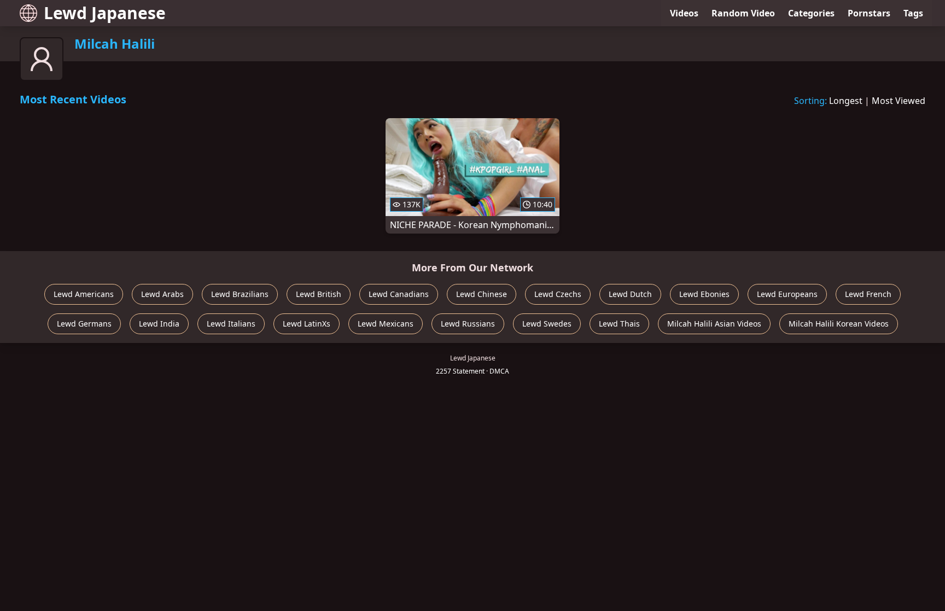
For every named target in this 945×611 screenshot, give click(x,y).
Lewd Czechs (557, 294)
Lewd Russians (468, 323)
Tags (913, 13)
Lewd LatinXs (306, 323)
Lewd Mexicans (385, 323)
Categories (811, 13)
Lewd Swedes (546, 323)
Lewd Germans (84, 323)
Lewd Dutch (630, 294)
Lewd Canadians (399, 294)
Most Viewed (898, 101)
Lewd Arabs (162, 294)
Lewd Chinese (481, 294)
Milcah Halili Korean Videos (839, 323)
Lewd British (318, 294)
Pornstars (869, 13)
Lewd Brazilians (240, 294)
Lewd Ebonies (704, 294)
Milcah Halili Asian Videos (714, 323)
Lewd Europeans (787, 294)
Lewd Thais (619, 323)
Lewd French (868, 294)
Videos (684, 13)
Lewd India (159, 323)
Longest (845, 101)
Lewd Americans (84, 294)
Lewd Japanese (105, 13)
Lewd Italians (231, 323)
